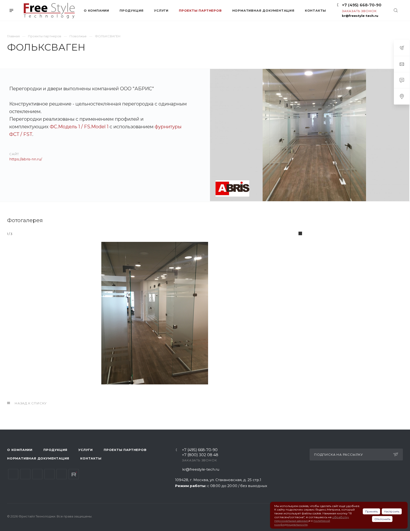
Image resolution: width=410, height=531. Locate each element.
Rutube (74, 474)
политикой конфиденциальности (302, 522)
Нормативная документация (38, 458)
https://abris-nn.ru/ (25, 159)
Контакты (90, 458)
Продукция (55, 450)
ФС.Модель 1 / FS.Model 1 (79, 126)
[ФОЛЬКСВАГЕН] (309, 135)
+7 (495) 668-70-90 (361, 5)
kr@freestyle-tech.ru (360, 16)
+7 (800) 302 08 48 (200, 455)
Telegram (25, 474)
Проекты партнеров (125, 450)
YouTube (37, 474)
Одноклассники (49, 474)
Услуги (85, 450)
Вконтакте (13, 474)
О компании (20, 450)
